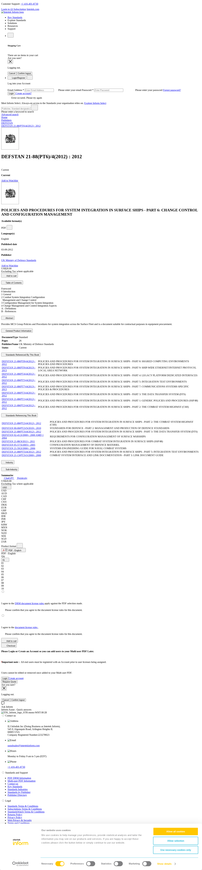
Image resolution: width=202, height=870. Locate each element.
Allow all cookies (175, 831)
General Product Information (18, 331)
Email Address (45, 90)
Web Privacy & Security (20, 820)
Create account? (23, 93)
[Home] (12, 12)
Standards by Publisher (19, 792)
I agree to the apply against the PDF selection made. (42, 603)
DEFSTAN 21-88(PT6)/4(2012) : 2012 (21, 126)
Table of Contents (13, 283)
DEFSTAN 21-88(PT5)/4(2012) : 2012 (21, 451)
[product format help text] (20, 545)
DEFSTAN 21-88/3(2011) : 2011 (18, 441)
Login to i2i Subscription (13, 9)
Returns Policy (15, 814)
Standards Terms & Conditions (23, 806)
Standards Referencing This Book (20, 415)
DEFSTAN (7, 123)
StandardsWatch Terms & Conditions (26, 811)
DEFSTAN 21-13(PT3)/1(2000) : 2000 (21, 455)
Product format (9, 546)
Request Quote (9, 682)
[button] (6, 487)
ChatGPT (8, 478)
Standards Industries (18, 789)
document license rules (26, 627)
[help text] (9, 227)
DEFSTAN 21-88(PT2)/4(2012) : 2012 (21, 423)
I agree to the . (20, 627)
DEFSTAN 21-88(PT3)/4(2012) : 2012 (21, 431)
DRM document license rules (30, 603)
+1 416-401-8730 (29, 4)
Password (122, 90)
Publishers (6, 120)
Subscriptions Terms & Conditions (25, 809)
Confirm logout (24, 73)
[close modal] (10, 62)
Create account (16, 678)
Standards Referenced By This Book (22, 355)
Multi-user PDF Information (22, 781)
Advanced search (9, 114)
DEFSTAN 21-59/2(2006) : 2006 (18, 448)
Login (11, 93)
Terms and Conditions (19, 823)
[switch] (90, 863)
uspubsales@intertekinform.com (24, 745)
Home (4, 117)
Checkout (10, 646)
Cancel (12, 73)
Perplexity (22, 478)
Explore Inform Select (95, 103)
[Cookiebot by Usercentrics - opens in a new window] (20, 863)
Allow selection (175, 840)
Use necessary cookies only (175, 850)
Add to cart (11, 276)
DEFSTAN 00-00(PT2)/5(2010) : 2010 (21, 428)
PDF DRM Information (19, 778)
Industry (9, 462)
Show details (164, 863)
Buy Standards (15, 17)
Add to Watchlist (9, 180)
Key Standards (15, 786)
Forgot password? (172, 90)
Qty (3, 556)
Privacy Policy (15, 817)
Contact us (13, 783)
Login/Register (18, 78)
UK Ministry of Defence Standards (18, 260)
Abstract (9, 318)
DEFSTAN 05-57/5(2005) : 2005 (18, 445)
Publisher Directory (17, 795)
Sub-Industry (11, 469)
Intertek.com (33, 9)
